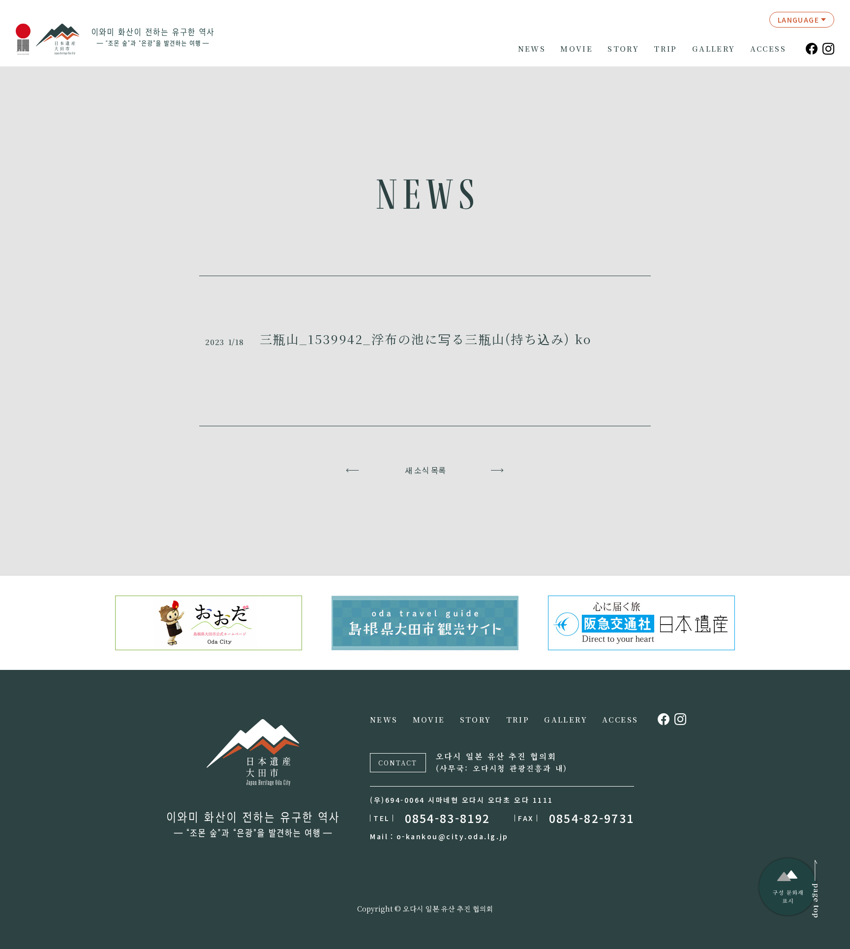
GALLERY (713, 49)
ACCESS (768, 49)
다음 (497, 470)
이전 (353, 470)
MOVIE (576, 49)
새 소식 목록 (425, 470)
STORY (623, 49)
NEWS (532, 49)
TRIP (665, 49)
